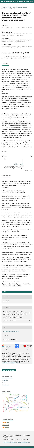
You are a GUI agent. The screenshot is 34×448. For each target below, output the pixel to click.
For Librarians (5, 385)
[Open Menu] (1, 1)
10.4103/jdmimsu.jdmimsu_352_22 (11, 362)
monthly (26, 170)
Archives (8, 7)
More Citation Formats (10, 320)
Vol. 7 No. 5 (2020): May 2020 (20, 7)
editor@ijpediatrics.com (23, 442)
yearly (31, 170)
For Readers (5, 380)
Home (3, 7)
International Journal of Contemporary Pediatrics (18, 1)
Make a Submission (9, 370)
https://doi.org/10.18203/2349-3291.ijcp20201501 (17, 53)
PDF (5, 291)
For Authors (5, 382)
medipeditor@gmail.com (9, 442)
